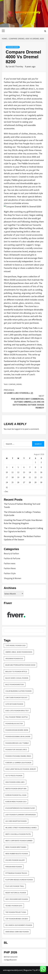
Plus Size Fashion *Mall (14, 886)
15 (35, 472)
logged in (18, 429)
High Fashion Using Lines (15, 782)
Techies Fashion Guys (13, 906)
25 (13, 482)
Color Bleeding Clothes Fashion (18, 691)
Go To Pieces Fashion (13, 775)
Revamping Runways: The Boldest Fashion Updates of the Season (22, 538)
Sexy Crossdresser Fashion (16, 899)
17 (7, 477)
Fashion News (12, 47)
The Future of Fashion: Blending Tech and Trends (22, 505)
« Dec (6, 491)
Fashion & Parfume (12, 558)
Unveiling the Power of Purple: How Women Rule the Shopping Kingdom (23, 522)
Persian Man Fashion (13, 867)
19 (18, 477)
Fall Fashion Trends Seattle (16, 717)
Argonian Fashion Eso (14, 658)
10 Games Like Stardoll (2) (18, 391)
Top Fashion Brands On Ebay (16, 919)
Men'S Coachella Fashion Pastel (18, 834)
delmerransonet (11, 956)
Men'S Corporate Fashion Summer (18, 840)
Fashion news (9, 563)
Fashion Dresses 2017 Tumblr (17, 743)
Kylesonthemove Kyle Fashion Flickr (20, 808)
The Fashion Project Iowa (15, 912)
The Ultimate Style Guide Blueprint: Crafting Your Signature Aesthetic (23, 530)
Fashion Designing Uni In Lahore (17, 736)
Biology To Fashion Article (16, 671)
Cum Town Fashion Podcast (16, 697)
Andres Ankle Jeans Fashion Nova (18, 652)
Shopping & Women (12, 578)
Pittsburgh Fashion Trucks (16, 873)
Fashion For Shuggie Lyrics (16, 749)
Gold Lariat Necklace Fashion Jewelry (20, 769)
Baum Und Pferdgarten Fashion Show (20, 665)
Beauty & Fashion (11, 553)
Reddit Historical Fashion (15, 893)
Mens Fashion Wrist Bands (15, 847)
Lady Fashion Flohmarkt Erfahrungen (20, 814)
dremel (19, 384)
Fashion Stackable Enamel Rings (18, 756)
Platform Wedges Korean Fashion (19, 880)
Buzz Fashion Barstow (14, 684)
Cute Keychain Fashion (14, 704)
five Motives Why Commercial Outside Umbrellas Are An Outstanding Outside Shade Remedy (27, 402)
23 (41, 477)
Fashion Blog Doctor (14, 723)
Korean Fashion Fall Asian (15, 795)
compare (12, 384)
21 (30, 477)
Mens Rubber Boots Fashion (16, 853)
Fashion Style (10, 573)
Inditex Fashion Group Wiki (15, 788)
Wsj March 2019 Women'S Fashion (18, 925)
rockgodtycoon (10, 959)
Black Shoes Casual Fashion (16, 678)
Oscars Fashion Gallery (15, 860)
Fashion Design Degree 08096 (16, 730)
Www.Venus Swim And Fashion (17, 932)
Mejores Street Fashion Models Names (21, 827)
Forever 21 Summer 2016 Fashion (18, 762)
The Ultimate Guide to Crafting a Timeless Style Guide (22, 514)
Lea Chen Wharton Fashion (16, 821)
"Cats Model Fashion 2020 (15, 645)
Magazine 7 (28, 970)
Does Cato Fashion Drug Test (17, 710)
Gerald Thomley (16, 66)
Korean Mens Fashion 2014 (15, 801)
